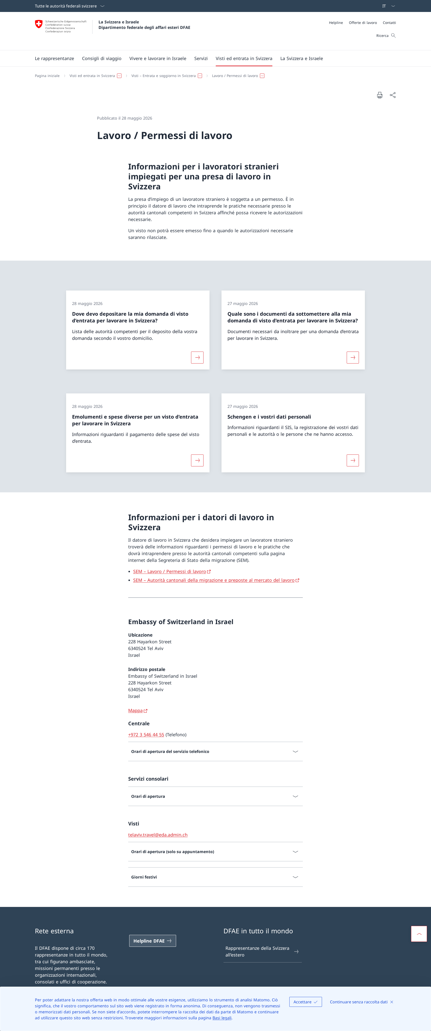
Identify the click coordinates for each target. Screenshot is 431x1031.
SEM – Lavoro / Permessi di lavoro (169, 571)
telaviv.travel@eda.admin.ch (158, 835)
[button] (54, 58)
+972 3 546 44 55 (146, 734)
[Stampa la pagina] (379, 95)
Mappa (135, 710)
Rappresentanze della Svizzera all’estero (257, 951)
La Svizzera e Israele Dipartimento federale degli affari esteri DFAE (144, 24)
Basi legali (222, 1018)
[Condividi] (392, 95)
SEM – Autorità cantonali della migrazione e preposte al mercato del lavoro (214, 580)
